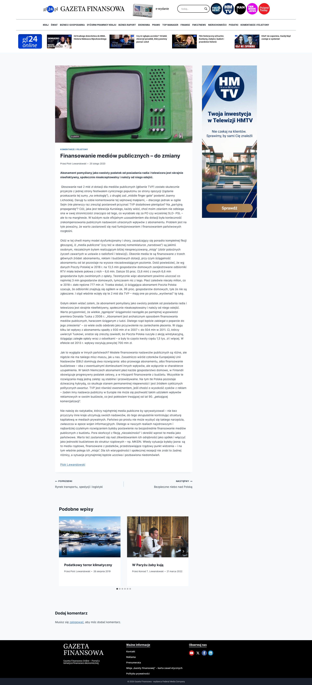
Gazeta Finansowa (83, 649)
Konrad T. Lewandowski (151, 571)
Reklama (131, 657)
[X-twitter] (198, 653)
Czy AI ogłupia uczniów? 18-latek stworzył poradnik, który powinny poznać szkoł (151, 39)
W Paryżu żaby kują (147, 565)
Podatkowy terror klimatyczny (88, 565)
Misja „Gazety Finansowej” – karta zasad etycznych (154, 668)
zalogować (77, 622)
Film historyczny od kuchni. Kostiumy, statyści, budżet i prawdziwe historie (211, 39)
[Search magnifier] (206, 8)
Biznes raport (127, 25)
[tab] (117, 589)
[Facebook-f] (204, 653)
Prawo (156, 25)
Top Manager (170, 25)
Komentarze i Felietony (254, 25)
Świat (54, 25)
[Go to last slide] (64, 551)
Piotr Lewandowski (76, 163)
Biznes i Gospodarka (72, 25)
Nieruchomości (217, 25)
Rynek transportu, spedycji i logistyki (79, 484)
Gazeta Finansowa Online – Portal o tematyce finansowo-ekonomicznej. (81, 661)
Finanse (185, 25)
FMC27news (199, 25)
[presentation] (89, 536)
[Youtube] (191, 653)
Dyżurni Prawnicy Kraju (101, 25)
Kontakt (130, 651)
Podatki (233, 25)
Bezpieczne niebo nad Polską (173, 484)
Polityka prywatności (138, 673)
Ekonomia (144, 25)
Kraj (46, 25)
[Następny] (183, 551)
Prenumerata (133, 662)
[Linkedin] (210, 653)
